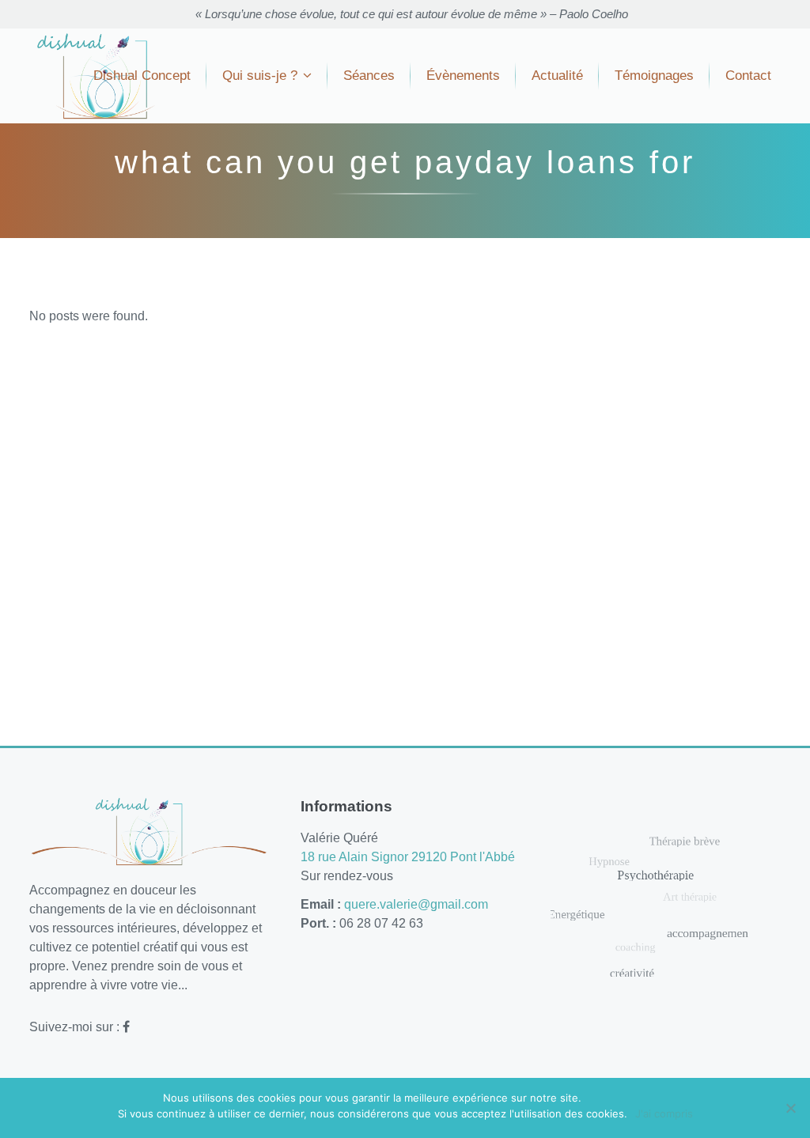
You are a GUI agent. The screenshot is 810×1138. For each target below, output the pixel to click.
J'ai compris (664, 1113)
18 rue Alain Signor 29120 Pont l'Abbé (408, 857)
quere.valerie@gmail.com (416, 904)
